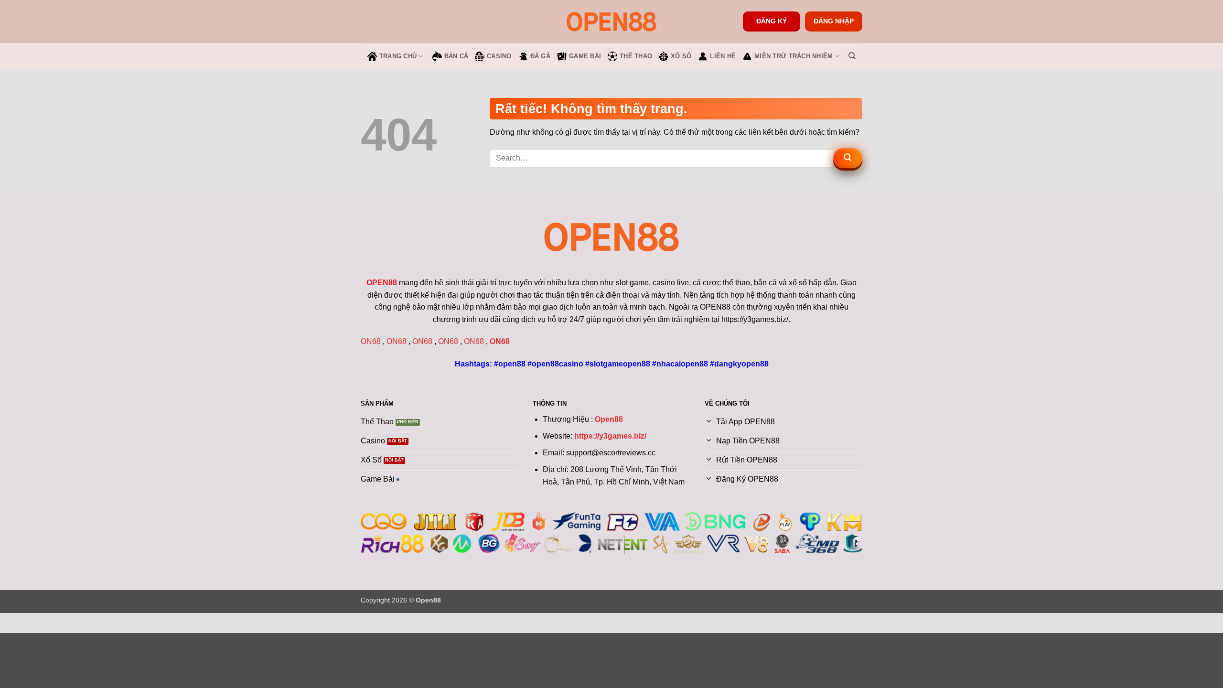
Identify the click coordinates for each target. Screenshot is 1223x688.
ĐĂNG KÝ (771, 21)
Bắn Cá (456, 56)
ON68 (371, 341)
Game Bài (585, 56)
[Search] (852, 56)
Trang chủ (398, 56)
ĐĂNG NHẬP (834, 21)
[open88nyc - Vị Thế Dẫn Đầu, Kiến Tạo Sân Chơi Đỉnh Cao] (611, 21)
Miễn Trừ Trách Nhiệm (793, 56)
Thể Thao (636, 56)
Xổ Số (681, 56)
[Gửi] (847, 158)
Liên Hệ (723, 56)
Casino (499, 56)
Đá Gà (540, 56)
